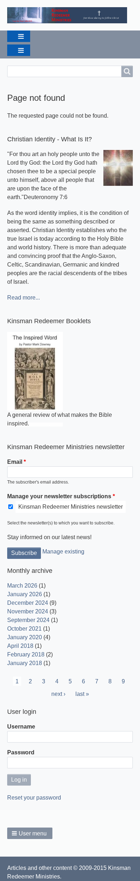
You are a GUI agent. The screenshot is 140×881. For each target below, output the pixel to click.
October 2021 (24, 629)
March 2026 (22, 586)
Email (14, 462)
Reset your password (34, 798)
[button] (29, 833)
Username (21, 727)
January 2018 (24, 663)
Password (20, 752)
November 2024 (27, 611)
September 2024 (28, 620)
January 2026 (24, 594)
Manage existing (63, 551)
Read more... (23, 298)
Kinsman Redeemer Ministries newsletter (70, 507)
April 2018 (20, 646)
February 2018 (26, 654)
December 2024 (27, 603)
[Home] (70, 15)
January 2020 (24, 637)
